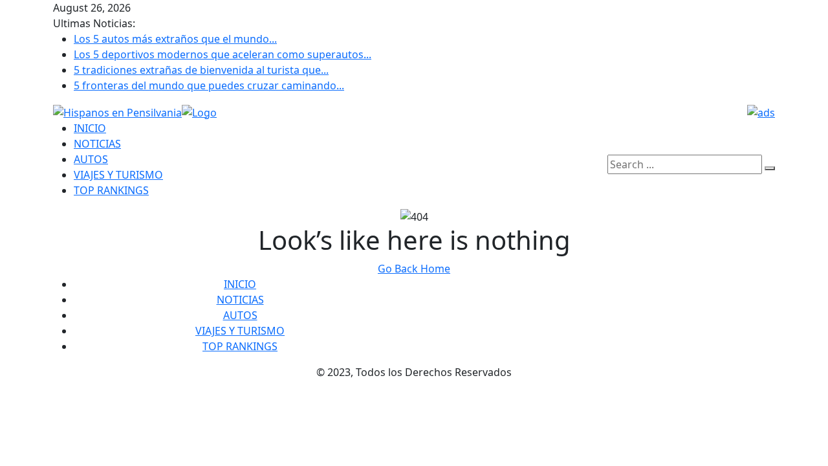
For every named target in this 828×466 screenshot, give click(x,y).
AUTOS (91, 159)
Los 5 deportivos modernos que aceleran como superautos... (222, 54)
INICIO (90, 128)
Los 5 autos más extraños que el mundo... (175, 39)
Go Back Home (414, 268)
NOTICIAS (97, 144)
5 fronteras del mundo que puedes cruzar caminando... (209, 85)
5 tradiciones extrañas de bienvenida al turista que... (201, 70)
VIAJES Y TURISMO (118, 175)
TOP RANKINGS (111, 190)
